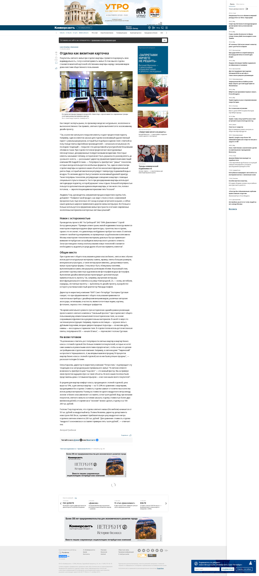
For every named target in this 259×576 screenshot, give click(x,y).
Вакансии (104, 552)
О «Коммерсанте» (89, 550)
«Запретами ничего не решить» (152, 132)
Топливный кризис (121, 33)
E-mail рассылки (123, 554)
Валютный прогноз (135, 33)
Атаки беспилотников (107, 33)
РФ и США (95, 33)
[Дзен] (148, 550)
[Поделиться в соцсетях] (56, 68)
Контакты (86, 554)
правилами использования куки (103, 40)
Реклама (103, 550)
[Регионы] (149, 27)
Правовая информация (126, 552)
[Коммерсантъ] (65, 27)
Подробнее (160, 568)
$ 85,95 (62, 33)
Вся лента (233, 209)
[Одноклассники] (152, 550)
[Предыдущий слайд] (61, 503)
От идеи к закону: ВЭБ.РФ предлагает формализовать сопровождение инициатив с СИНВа (151, 507)
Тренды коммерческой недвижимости (148, 167)
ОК (165, 40)
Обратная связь (123, 550)
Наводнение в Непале (150, 33)
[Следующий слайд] (166, 503)
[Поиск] (162, 27)
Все (76, 498)
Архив (85, 552)
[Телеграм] (139, 550)
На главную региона (84, 28)
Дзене (76, 440)
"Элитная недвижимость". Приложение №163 (75, 449)
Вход (158, 28)
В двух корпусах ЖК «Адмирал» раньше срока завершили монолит (126, 506)
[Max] (161, 550)
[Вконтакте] (143, 550)
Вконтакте (91, 440)
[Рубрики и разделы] (166, 27)
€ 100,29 (68, 33)
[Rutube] (157, 550)
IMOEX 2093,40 (83, 33)
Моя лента (240, 4)
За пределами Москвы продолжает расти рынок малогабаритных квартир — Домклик (100, 507)
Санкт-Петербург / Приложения (69, 47)
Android (103, 554)
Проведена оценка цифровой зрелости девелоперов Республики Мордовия (74, 506)
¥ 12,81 (75, 33)
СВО (161, 33)
